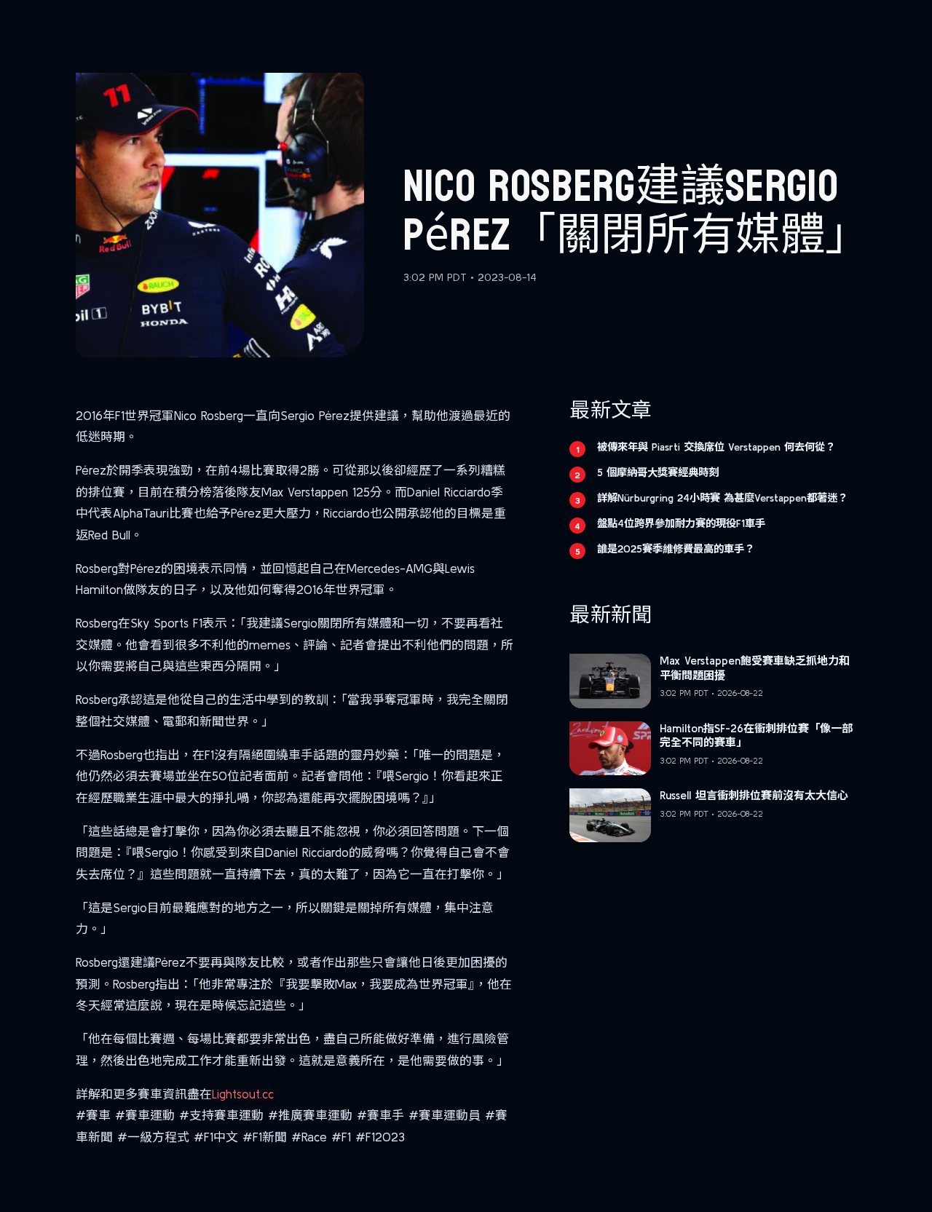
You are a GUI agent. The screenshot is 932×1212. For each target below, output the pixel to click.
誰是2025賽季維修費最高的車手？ (675, 549)
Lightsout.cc (243, 1094)
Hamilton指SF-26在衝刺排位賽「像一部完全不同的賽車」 (756, 735)
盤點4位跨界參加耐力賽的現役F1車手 (681, 523)
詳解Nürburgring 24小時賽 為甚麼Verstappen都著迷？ (722, 498)
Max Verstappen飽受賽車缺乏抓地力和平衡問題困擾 (755, 667)
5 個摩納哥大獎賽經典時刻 (658, 472)
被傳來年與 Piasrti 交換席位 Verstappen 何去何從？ (716, 447)
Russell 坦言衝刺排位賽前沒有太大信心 (754, 795)
